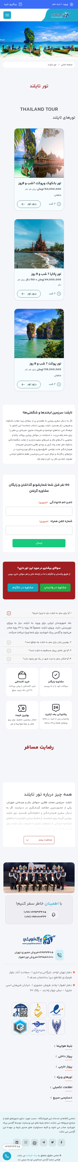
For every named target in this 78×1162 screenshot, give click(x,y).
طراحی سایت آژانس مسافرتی (46, 1160)
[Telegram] (43, 1142)
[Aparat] (34, 1143)
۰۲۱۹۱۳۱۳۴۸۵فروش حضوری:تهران (34, 953)
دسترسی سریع (62, 1097)
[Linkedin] (17, 1142)
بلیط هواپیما (64, 1046)
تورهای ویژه (64, 1077)
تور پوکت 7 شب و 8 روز (45, 363)
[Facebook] (61, 1142)
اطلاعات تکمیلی (62, 1087)
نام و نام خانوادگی (55, 502)
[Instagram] (26, 1142)
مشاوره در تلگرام (22, 587)
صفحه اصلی (67, 65)
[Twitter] (52, 1142)
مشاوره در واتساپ (55, 587)
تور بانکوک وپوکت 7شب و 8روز (39, 183)
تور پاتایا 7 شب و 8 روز (46, 274)
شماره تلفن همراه (55, 521)
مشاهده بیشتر (45, 840)
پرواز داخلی (65, 1056)
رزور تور (32, 204)
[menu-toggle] (7, 15)
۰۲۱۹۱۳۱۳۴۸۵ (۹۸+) (35, 912)
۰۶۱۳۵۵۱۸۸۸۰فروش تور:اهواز (35, 957)
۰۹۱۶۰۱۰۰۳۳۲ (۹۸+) (35, 917)
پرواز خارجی (65, 1066)
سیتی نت (22, 1160)
